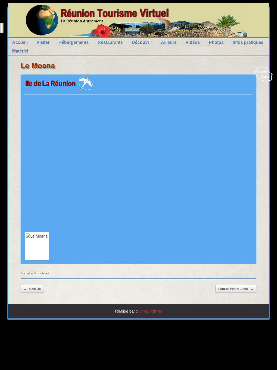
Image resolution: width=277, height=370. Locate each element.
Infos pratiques (248, 42)
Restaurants (110, 42)
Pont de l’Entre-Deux (235, 288)
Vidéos (193, 42)
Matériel (20, 51)
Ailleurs (169, 42)
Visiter (43, 42)
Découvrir (142, 42)
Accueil (20, 42)
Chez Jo (32, 288)
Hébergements (73, 42)
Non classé (41, 273)
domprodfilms (150, 311)
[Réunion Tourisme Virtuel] (135, 20)
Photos (216, 42)
